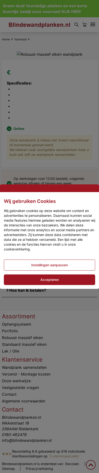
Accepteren (49, 280)
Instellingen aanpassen (49, 265)
